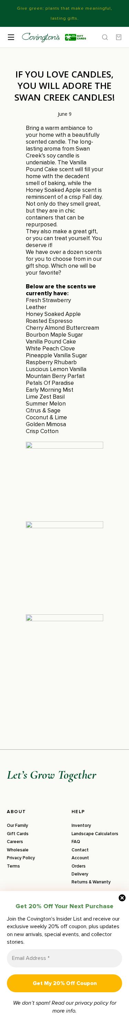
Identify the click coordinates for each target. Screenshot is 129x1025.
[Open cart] (118, 37)
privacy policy (91, 1003)
